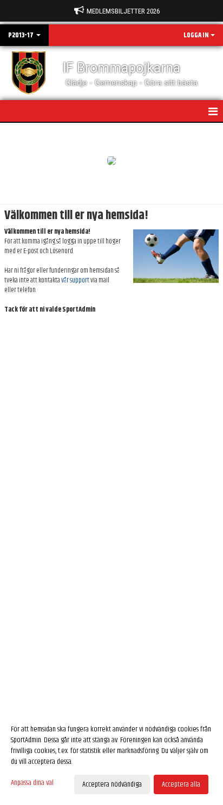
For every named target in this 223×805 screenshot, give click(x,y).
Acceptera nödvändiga (112, 784)
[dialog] (111, 756)
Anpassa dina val (32, 783)
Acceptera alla (181, 784)
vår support (75, 280)
